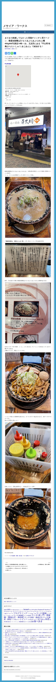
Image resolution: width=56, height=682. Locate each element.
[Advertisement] (28, 11)
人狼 (29, 619)
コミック (43, 611)
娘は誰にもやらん (33, 619)
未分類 (5, 621)
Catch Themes (32, 678)
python (36, 609)
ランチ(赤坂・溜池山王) (34, 617)
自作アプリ (26, 621)
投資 (42, 619)
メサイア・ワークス (15, 26)
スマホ (47, 611)
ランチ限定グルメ (16, 619)
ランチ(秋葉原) (27, 615)
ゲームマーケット (35, 611)
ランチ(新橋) (41, 613)
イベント (16, 611)
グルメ (28, 611)
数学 (44, 619)
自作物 (29, 621)
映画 (50, 619)
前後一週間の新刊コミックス (10, 601)
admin (13, 48)
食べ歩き (20, 555)
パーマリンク (31, 555)
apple (5, 609)
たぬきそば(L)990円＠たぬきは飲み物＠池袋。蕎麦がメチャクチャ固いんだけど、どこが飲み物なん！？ (27, 651)
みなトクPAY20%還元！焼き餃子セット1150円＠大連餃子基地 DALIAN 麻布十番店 (22, 640)
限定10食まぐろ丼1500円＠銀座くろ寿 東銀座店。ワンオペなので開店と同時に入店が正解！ (24, 635)
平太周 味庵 (8, 64)
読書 (32, 621)
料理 (47, 619)
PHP (33, 609)
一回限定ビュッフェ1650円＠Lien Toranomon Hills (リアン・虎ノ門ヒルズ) (21, 641)
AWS (8, 609)
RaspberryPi (41, 609)
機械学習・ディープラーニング (13, 621)
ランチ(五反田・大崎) (13, 555)
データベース (10, 613)
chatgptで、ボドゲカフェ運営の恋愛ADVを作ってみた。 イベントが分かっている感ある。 (24, 646)
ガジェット (22, 611)
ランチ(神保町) (18, 615)
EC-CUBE (13, 609)
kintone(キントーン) (19, 609)
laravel (26, 609)
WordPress (47, 609)
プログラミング (20, 613)
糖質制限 (21, 621)
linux (30, 609)
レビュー (23, 619)
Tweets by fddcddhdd (8, 660)
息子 (39, 619)
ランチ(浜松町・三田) (9, 615)
